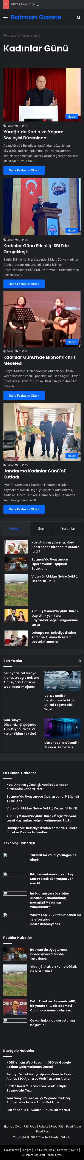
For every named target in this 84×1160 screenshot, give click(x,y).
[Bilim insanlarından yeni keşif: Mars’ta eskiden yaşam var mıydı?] (15, 880)
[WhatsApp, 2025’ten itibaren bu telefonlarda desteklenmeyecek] (15, 921)
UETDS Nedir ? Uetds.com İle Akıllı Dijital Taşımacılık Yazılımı (59, 702)
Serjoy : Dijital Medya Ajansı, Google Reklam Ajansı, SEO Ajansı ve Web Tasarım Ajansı (21, 680)
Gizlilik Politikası (44, 1150)
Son (41, 528)
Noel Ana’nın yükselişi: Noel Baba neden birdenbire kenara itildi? (55, 547)
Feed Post (43, 1131)
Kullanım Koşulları (33, 1155)
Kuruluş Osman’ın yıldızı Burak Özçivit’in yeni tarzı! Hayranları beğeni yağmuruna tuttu (54, 618)
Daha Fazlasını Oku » (24, 170)
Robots (43, 1126)
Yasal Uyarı (54, 1155)
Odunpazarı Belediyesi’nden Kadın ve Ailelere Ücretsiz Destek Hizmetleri (53, 637)
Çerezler (62, 1150)
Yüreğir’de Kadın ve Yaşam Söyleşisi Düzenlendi (33, 135)
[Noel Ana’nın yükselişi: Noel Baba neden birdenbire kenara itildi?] (16, 547)
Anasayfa (12, 35)
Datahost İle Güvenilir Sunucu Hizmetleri (61, 745)
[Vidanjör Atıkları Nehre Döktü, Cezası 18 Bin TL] (16, 590)
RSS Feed (29, 1126)
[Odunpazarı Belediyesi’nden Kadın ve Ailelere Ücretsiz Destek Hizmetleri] (16, 638)
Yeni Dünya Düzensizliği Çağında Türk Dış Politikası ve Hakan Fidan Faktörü (19, 727)
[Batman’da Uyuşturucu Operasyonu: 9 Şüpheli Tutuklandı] (16, 564)
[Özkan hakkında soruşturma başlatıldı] (15, 1030)
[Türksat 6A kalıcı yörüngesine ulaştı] (15, 861)
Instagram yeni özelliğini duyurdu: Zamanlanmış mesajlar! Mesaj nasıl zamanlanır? (49, 900)
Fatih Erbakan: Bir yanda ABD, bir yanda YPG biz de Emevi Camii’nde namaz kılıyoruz (53, 1005)
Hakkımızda (11, 1150)
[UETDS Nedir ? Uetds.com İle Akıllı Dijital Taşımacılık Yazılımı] (62, 681)
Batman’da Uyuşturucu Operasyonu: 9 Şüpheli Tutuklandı (49, 564)
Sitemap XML (12, 1126)
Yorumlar (68, 528)
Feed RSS (57, 1126)
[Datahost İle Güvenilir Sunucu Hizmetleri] (62, 728)
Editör (10, 125)
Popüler (15, 528)
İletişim (26, 1150)
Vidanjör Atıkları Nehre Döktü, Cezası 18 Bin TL (54, 578)
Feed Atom (73, 1126)
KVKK (74, 1150)
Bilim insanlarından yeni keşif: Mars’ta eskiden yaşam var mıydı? (53, 878)
